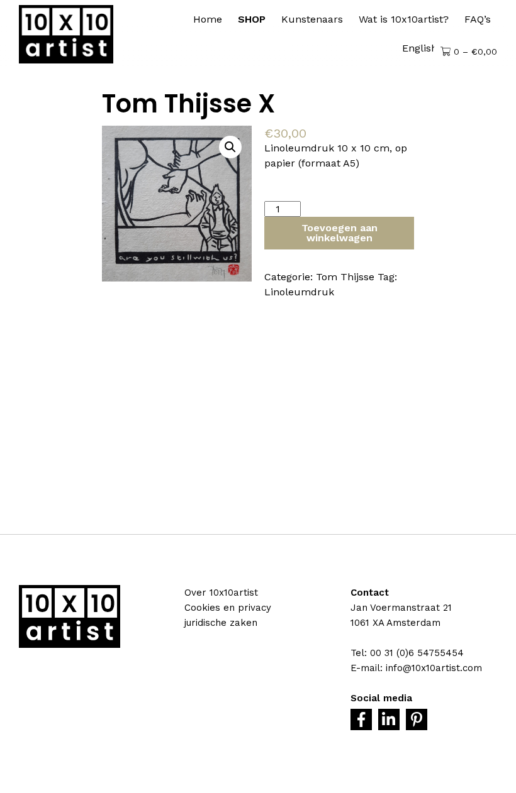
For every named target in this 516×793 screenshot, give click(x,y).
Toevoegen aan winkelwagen (339, 233)
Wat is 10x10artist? (404, 19)
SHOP (252, 19)
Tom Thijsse (345, 277)
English (419, 48)
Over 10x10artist (221, 592)
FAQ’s (477, 19)
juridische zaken (220, 622)
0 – (474, 51)
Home (207, 19)
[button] (230, 147)
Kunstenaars (312, 19)
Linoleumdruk (299, 292)
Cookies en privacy (227, 607)
